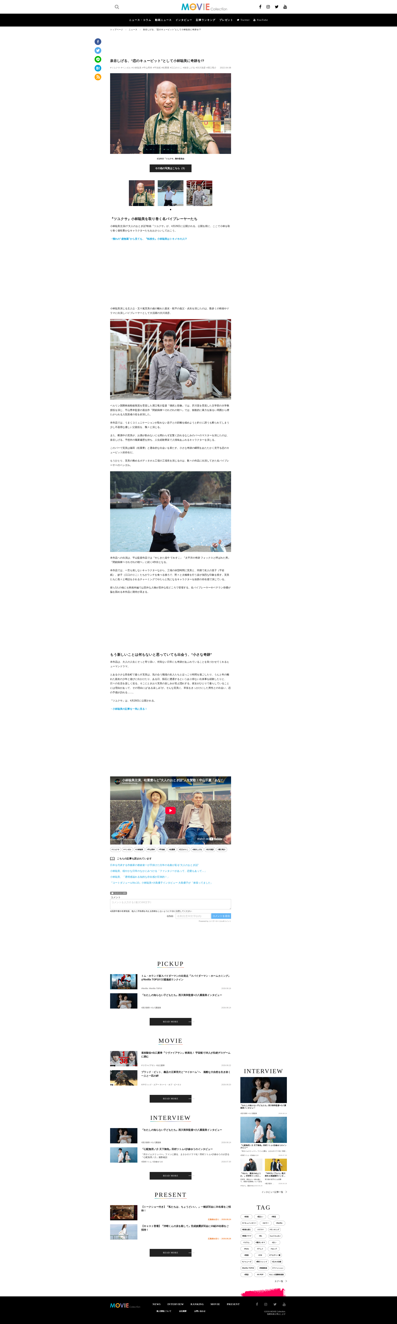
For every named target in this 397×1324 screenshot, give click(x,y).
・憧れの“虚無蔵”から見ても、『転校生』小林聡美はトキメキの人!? (148, 238)
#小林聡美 (136, 67)
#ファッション (277, 1268)
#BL (260, 1236)
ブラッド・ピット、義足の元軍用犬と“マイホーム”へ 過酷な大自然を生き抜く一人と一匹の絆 (186, 1074)
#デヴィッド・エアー (150, 1085)
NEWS (157, 1304)
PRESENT (233, 1304)
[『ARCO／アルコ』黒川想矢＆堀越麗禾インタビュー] (276, 1165)
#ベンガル (126, 67)
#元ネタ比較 (276, 1262)
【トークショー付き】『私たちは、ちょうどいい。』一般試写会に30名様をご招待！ (186, 1208)
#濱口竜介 (211, 67)
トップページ (116, 29)
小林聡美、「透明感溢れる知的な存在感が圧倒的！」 (140, 877)
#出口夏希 (160, 1065)
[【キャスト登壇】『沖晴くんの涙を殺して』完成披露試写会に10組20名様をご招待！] (123, 1232)
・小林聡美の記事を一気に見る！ (128, 709)
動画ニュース (163, 20)
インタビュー (184, 20)
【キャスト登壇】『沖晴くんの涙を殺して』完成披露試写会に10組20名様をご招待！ (185, 1228)
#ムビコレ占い (275, 1236)
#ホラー (266, 1223)
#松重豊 (165, 67)
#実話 (246, 1274)
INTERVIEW (175, 1304)
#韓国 (246, 1255)
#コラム (246, 1242)
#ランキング (274, 1229)
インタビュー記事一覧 (272, 1192)
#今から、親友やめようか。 (250, 1186)
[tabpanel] (141, 193)
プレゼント (226, 20)
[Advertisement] (170, 45)
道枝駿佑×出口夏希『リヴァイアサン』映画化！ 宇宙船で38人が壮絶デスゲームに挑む (185, 1054)
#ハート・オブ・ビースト (170, 1085)
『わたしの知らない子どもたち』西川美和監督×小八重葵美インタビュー (181, 995)
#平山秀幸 (147, 67)
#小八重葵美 (156, 1008)
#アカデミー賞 (274, 1255)
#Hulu (246, 1249)
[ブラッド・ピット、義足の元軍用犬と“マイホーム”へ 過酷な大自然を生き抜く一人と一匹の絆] (123, 1078)
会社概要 (183, 1311)
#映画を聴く (246, 1229)
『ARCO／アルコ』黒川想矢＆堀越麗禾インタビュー (275, 1174)
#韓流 (274, 1217)
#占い (274, 1242)
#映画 (246, 1217)
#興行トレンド (261, 1262)
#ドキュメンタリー (249, 1223)
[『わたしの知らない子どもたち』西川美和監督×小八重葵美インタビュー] (123, 1001)
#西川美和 (145, 1008)
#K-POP (260, 1274)
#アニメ (260, 1249)
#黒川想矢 (268, 1183)
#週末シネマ (260, 1242)
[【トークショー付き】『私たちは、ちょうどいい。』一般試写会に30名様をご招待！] (123, 1212)
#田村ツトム (146, 1162)
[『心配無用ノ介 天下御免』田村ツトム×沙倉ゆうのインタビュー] (123, 1155)
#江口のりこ (176, 67)
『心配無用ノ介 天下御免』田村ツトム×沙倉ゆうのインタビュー (177, 1149)
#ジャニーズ (246, 1262)
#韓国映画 (263, 1268)
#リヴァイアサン (148, 1065)
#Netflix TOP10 (155, 988)
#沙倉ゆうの (157, 1162)
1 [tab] (170, 209)
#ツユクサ (115, 67)
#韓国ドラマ (246, 1236)
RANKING (197, 1304)
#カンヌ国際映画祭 (276, 1274)
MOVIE (215, 1304)
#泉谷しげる (189, 67)
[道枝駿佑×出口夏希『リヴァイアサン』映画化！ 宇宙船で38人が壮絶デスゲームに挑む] (123, 1058)
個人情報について (163, 1311)
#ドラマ (261, 1229)
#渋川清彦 (201, 67)
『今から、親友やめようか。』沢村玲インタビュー (250, 1174)
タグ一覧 (278, 1281)
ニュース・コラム (140, 20)
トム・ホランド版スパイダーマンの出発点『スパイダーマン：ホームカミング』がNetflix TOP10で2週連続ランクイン (186, 978)
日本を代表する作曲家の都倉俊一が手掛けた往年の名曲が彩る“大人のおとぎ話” (154, 865)
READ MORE (170, 1022)
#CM (260, 1255)
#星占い (260, 1217)
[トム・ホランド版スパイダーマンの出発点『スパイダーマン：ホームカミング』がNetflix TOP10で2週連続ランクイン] (123, 981)
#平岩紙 (157, 67)
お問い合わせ (199, 1311)
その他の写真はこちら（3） (170, 168)
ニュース (133, 29)
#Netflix (144, 988)
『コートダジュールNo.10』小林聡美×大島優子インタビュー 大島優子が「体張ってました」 (161, 882)
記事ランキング (206, 20)
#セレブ (274, 1249)
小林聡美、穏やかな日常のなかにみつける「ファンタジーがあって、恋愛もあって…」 (158, 871)
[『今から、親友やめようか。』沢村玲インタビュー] (251, 1165)
